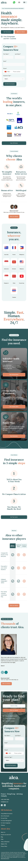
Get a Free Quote (5, 816)
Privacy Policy (4, 846)
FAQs (2, 839)
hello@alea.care (4, 801)
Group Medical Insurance (6, 813)
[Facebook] (2, 805)
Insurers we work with (6, 834)
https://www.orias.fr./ (5, 858)
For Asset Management (6, 820)
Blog (2, 837)
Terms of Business (5, 841)
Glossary (3, 825)
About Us (3, 832)
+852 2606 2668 (5, 799)
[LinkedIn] (5, 805)
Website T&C (4, 844)
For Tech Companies (5, 823)
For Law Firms (4, 818)
